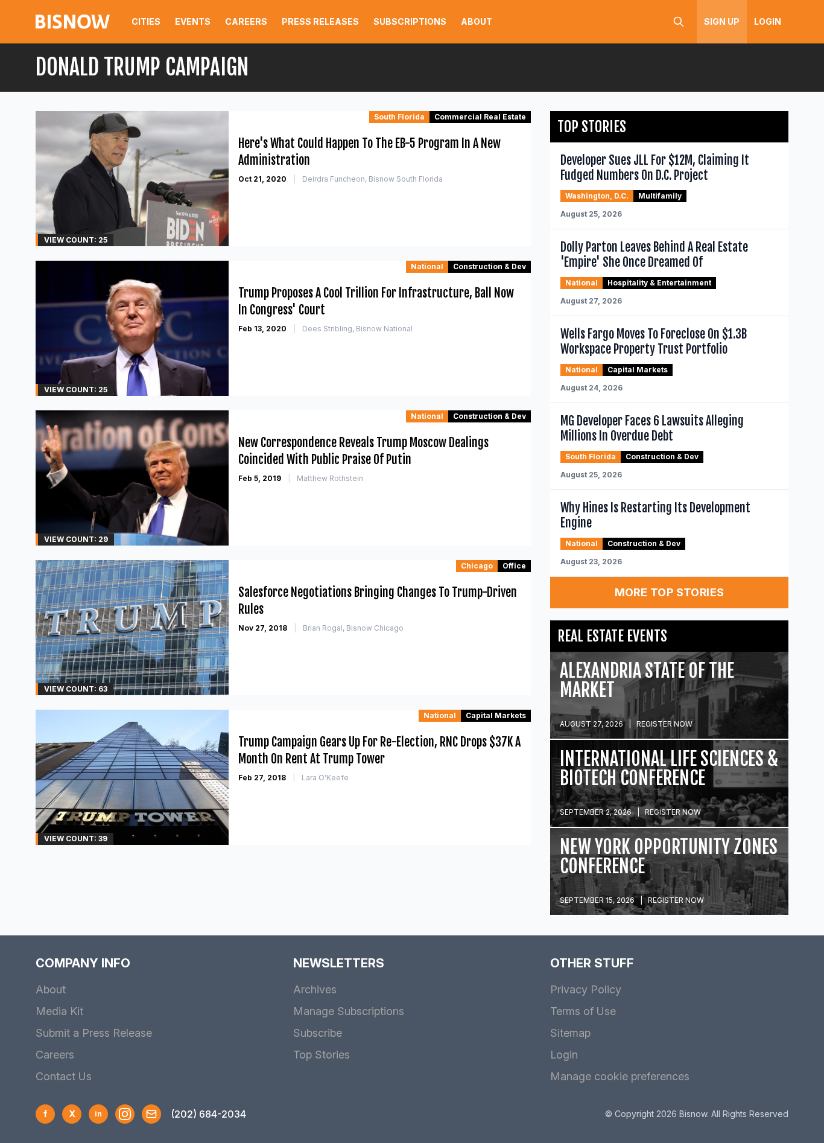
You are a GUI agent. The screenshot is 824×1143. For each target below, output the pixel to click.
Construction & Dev (489, 266)
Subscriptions (409, 21)
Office (514, 565)
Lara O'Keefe (325, 777)
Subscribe (317, 1033)
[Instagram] (125, 1114)
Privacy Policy (585, 989)
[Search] (679, 21)
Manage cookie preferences (619, 1076)
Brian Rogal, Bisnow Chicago (353, 627)
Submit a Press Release (94, 1033)
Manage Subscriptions (348, 1011)
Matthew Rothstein (330, 478)
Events (193, 21)
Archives (315, 989)
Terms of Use (583, 1011)
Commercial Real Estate (480, 116)
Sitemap (570, 1033)
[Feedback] (151, 1114)
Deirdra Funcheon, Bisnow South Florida (372, 178)
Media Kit (59, 1011)
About (476, 21)
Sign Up (722, 21)
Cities (146, 21)
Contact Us (64, 1076)
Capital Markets (496, 715)
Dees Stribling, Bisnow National (357, 328)
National (427, 266)
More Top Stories (669, 592)
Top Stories (321, 1054)
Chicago (477, 565)
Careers (246, 21)
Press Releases (320, 21)
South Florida (399, 116)
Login (767, 21)
